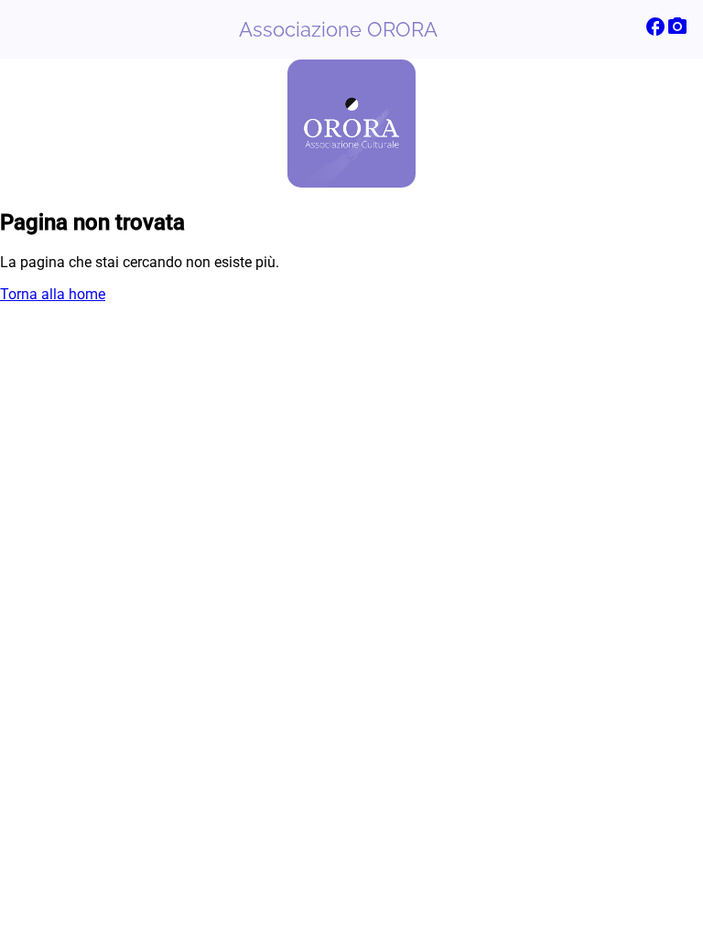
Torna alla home (52, 294)
